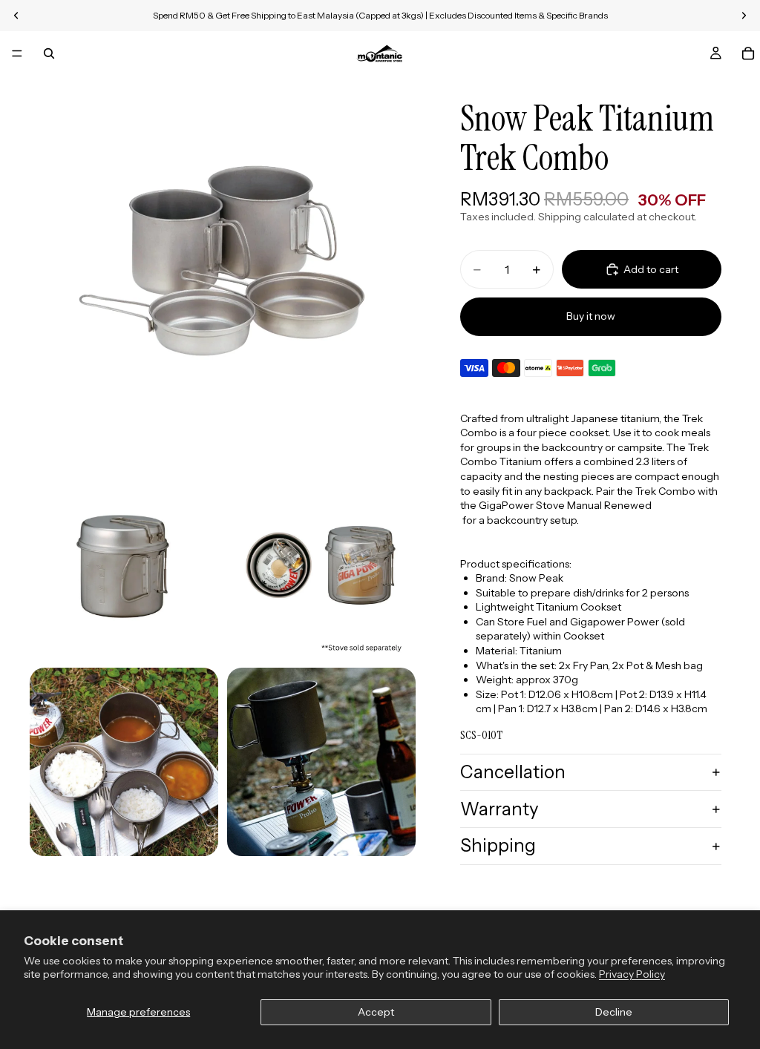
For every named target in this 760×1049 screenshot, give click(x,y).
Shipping (498, 845)
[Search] (49, 53)
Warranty (499, 809)
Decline (613, 1012)
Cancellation (513, 772)
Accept (376, 1012)
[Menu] (17, 53)
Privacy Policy (632, 974)
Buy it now (590, 316)
